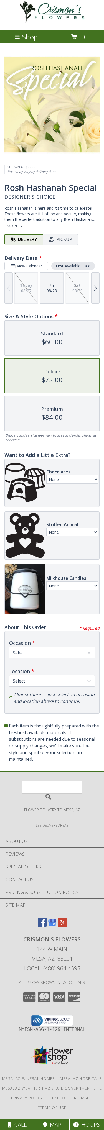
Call (19, 1124)
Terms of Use (52, 1107)
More (12, 226)
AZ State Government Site (73, 1088)
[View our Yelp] (62, 925)
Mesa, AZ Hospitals (81, 1078)
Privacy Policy (27, 1097)
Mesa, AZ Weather (21, 1088)
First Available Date (73, 265)
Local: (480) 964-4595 (52, 968)
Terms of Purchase (69, 1097)
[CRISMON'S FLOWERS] (52, 22)
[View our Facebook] (42, 925)
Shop (30, 36)
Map (54, 1124)
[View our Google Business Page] (52, 925)
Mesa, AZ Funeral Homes (28, 1078)
